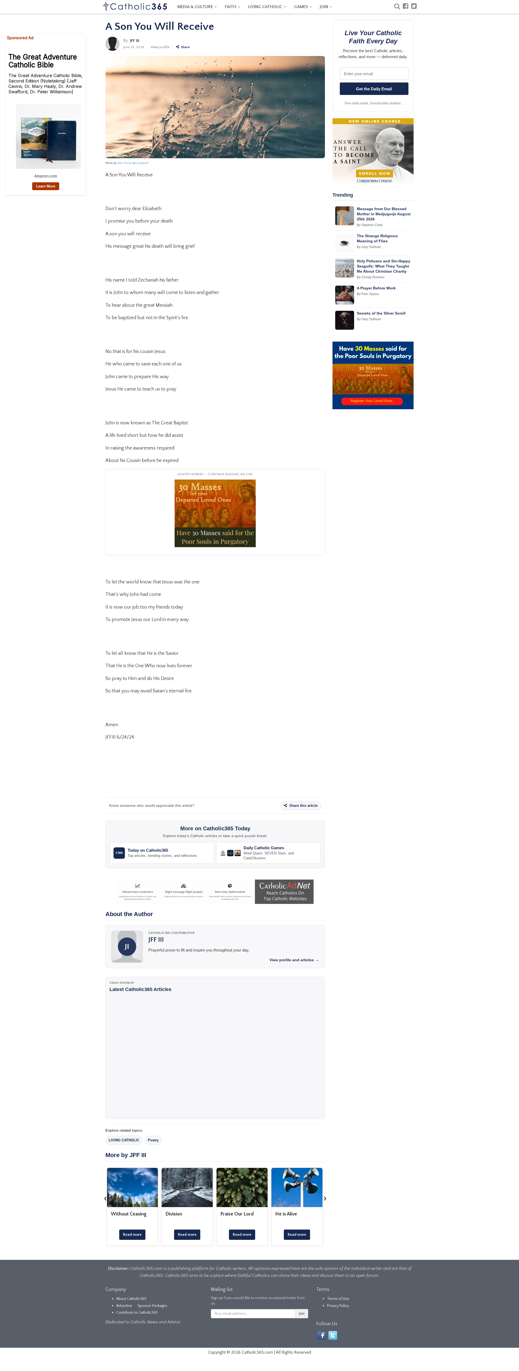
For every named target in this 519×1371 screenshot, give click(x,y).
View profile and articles (294, 960)
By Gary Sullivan (369, 247)
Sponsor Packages (152, 1306)
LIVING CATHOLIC (265, 6)
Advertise (124, 1306)
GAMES (301, 6)
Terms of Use (338, 1299)
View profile (160, 47)
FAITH (231, 6)
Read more (132, 1235)
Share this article (303, 806)
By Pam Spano (368, 294)
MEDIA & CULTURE (195, 6)
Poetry (153, 1140)
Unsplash (143, 163)
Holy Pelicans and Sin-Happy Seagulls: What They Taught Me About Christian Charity (383, 266)
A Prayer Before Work (376, 288)
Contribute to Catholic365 (137, 1312)
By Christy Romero (370, 277)
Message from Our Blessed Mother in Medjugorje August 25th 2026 (384, 214)
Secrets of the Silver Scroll (381, 313)
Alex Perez (125, 163)
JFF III (134, 40)
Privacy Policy (338, 1306)
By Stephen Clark (369, 225)
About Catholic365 (131, 1299)
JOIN (324, 6)
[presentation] (105, 1198)
